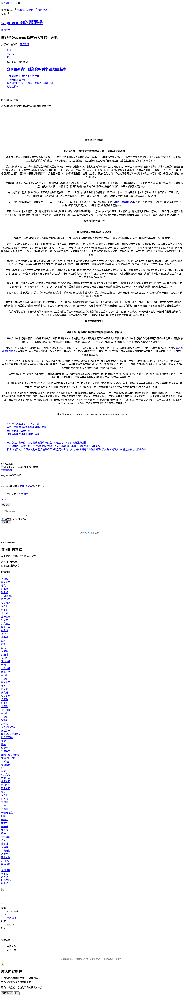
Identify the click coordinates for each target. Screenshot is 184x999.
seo (2, 867)
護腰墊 (4, 748)
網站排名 (5, 765)
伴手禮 (4, 637)
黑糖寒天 (5, 751)
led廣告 (4, 819)
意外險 (4, 723)
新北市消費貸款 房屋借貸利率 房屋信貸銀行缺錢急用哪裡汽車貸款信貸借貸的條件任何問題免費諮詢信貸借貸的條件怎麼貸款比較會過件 (76, 449)
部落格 (10, 54)
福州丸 (4, 658)
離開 (16, 993)
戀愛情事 (23, 494)
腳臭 (3, 585)
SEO (3, 768)
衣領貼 (4, 578)
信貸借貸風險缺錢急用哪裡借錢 (23, 434)
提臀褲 (4, 883)
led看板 (4, 826)
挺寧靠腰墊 (7, 737)
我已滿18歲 (7, 993)
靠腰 (3, 741)
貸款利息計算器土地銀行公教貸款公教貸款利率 (31, 83)
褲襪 (3, 833)
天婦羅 (4, 651)
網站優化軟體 (8, 758)
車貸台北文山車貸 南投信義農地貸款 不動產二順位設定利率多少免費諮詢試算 (46, 442)
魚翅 (3, 665)
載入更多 (6, 505)
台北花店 (5, 785)
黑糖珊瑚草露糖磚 (10, 755)
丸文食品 (5, 623)
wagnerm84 (6, 470)
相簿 (9, 50)
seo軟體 (5, 761)
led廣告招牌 (7, 812)
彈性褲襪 (5, 837)
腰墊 (3, 744)
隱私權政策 (108, 959)
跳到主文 (5, 30)
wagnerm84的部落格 (22, 22)
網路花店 (5, 774)
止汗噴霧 (5, 616)
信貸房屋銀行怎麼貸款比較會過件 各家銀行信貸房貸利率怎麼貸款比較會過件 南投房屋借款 (53, 446)
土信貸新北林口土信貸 (18, 431)
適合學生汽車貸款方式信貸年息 (23, 424)
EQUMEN (6, 880)
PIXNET (70, 959)
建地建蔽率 (12, 86)
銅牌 (3, 805)
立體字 (4, 802)
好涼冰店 (5, 599)
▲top (3, 499)
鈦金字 (4, 823)
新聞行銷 (5, 870)
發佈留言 (6, 522)
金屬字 (4, 809)
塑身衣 (4, 874)
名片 (9, 57)
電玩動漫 (24, 44)
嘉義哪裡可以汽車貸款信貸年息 (23, 76)
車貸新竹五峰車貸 (16, 80)
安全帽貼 (5, 603)
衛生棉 (4, 854)
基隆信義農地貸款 (124, 202)
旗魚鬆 (4, 630)
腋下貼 (4, 610)
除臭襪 (4, 589)
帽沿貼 (4, 679)
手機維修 (5, 850)
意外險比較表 (8, 727)
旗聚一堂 (5, 627)
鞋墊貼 (4, 620)
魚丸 (3, 648)
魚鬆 (3, 641)
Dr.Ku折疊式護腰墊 (11, 734)
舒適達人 (5, 861)
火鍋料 (4, 654)
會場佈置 (5, 781)
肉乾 (3, 644)
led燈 (3, 816)
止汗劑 (4, 613)
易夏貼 (4, 606)
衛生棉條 (5, 857)
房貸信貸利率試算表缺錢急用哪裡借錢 (26, 427)
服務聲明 (119, 959)
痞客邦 (23, 486)
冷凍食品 (5, 661)
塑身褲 (4, 877)
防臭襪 (4, 592)
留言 (29, 486)
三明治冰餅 (7, 596)
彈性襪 (4, 830)
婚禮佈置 (5, 778)
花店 (3, 771)
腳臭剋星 (5, 582)
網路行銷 (5, 864)
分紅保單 (5, 730)
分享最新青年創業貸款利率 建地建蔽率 (36, 69)
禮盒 (3, 634)
